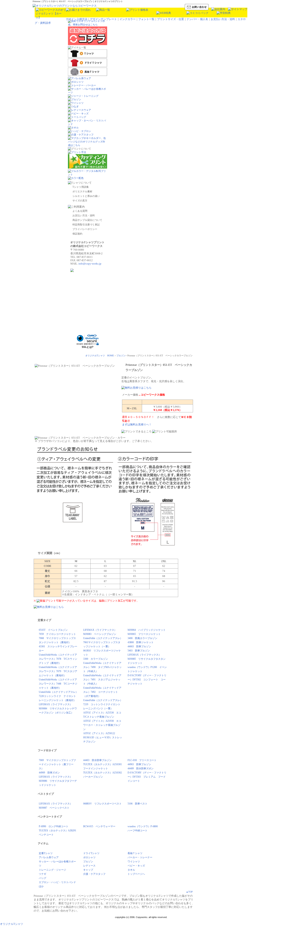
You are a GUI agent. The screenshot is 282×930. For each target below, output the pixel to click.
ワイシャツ (134, 861)
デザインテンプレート (103, 19)
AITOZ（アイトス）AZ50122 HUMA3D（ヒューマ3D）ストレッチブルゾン (102, 737)
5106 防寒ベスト (137, 803)
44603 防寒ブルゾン (139, 646)
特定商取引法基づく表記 (86, 224)
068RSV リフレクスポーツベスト (102, 803)
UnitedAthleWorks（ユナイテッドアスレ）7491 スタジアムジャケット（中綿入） (102, 679)
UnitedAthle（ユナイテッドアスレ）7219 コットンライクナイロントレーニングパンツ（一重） (102, 704)
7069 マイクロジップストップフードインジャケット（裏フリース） (57, 764)
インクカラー (128, 19)
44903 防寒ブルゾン (139, 764)
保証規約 (77, 233)
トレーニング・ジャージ (52, 869)
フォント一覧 (146, 19)
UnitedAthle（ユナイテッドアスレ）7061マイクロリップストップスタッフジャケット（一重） (102, 642)
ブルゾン (121, 355)
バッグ (42, 878)
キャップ (88, 869)
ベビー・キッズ (136, 865)
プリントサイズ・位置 (170, 19)
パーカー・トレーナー (140, 857)
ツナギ (42, 874)
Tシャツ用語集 (80, 187)
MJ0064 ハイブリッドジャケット (147, 629)
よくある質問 (79, 210)
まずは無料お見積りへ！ (137, 424)
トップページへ (136, 874)
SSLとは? (88, 347)
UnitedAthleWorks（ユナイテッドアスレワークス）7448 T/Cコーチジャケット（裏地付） (58, 683)
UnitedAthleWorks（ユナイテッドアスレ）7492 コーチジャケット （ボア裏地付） (102, 692)
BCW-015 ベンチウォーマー (99, 826)
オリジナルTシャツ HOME (99, 355)
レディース (89, 865)
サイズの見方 (79, 200)
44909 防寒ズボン (49, 772)
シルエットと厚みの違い (86, 196)
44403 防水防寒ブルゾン (97, 760)
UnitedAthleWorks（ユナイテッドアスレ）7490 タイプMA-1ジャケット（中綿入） (102, 667)
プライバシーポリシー (84, 229)
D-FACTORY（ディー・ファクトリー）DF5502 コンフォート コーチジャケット (147, 679)
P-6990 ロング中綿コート (53, 826)
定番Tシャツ (46, 853)
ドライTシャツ (91, 853)
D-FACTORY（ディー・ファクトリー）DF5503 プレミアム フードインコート (147, 776)
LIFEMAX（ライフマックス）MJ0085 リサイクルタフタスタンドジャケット (147, 658)
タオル (131, 869)
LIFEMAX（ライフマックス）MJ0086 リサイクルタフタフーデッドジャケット (58, 780)
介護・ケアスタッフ (94, 874)
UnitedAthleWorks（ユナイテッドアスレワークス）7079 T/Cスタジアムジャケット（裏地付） (58, 671)
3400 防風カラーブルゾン (142, 638)
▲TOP (189, 892)
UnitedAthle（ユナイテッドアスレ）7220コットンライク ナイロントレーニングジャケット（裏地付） (58, 696)
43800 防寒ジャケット (141, 642)
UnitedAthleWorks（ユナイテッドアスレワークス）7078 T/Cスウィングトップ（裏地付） (58, 658)
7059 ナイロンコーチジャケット (57, 634)
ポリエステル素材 (82, 191)
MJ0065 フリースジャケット (144, 634)
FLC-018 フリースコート (142, 760)
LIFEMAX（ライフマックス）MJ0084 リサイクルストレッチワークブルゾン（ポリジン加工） (58, 708)
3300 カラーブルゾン (95, 658)
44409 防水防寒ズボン (141, 768)
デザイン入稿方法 (76, 19)
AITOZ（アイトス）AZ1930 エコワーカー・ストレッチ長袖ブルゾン (102, 725)
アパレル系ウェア (49, 857)
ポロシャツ (89, 857)
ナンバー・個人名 (197, 19)
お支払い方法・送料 (223, 19)
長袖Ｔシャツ (135, 853)
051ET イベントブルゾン (53, 629)
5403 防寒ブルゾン (139, 650)
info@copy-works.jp (89, 263)
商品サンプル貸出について (87, 220)
